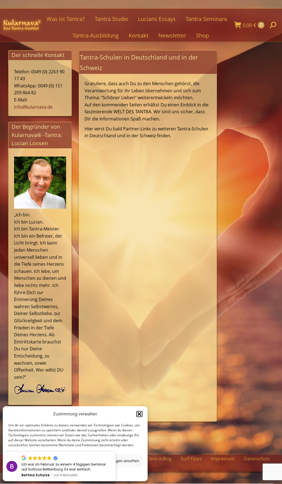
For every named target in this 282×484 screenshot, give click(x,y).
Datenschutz (257, 459)
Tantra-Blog (160, 459)
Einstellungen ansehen (119, 460)
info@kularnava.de (33, 107)
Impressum (223, 459)
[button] (139, 414)
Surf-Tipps (191, 459)
